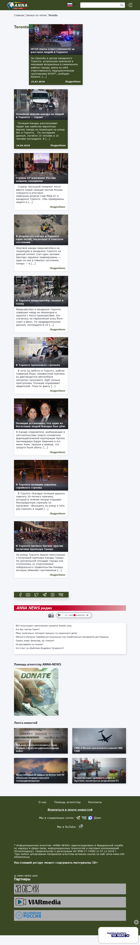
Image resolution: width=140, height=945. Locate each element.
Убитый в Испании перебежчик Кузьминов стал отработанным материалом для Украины (62, 637)
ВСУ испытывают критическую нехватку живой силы (44, 626)
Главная (19, 15)
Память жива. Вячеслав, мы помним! (35, 641)
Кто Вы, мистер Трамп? (28, 629)
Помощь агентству (67, 802)
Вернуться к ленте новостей (70, 809)
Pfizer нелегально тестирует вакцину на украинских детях (46, 633)
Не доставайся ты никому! (29, 644)
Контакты (95, 802)
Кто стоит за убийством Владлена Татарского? (40, 648)
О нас (42, 802)
